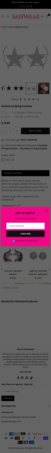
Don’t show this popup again (27, 241)
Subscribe (26, 233)
